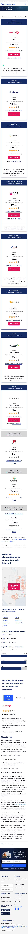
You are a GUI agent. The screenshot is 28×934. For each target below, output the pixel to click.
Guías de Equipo (18, 881)
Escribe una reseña (8, 698)
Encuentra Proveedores (5, 879)
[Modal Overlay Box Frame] (14, 859)
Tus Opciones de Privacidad (8, 927)
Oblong (5, 615)
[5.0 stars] (18, 48)
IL (5, 844)
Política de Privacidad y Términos (20, 926)
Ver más (14, 463)
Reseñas (2, 881)
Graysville (5, 617)
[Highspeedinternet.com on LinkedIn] (18, 909)
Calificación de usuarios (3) (13, 265)
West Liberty (18, 620)
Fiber (4, 642)
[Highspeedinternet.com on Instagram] (21, 907)
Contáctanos (17, 901)
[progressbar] (14, 656)
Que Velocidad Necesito (6, 901)
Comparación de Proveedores (21, 879)
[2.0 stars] (12, 48)
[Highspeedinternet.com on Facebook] (15, 907)
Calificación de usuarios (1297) (13, 51)
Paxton (17, 615)
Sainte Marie (6, 623)
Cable (4, 635)
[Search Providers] (11, 885)
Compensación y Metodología (7, 926)
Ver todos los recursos (19, 887)
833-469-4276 (16, 219)
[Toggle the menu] (25, 4)
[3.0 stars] (14, 48)
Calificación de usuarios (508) (14, 110)
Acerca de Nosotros (19, 896)
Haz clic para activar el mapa (14, 586)
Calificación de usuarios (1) (13, 497)
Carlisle (5, 625)
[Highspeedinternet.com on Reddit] (15, 909)
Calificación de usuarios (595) (14, 211)
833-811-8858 (16, 161)
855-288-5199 (16, 424)
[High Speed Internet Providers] (8, 4)
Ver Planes (12, 54)
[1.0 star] (10, 48)
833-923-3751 (16, 58)
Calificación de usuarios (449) (13, 363)
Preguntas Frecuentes (19, 884)
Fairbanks (5, 620)
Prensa (16, 904)
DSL (4, 638)
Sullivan (17, 617)
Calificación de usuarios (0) (13, 460)
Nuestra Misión (18, 898)
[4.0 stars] (16, 48)
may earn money (5, 1)
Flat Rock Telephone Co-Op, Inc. (14, 513)
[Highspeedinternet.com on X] (18, 907)
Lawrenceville (19, 623)
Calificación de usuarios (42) (14, 320)
